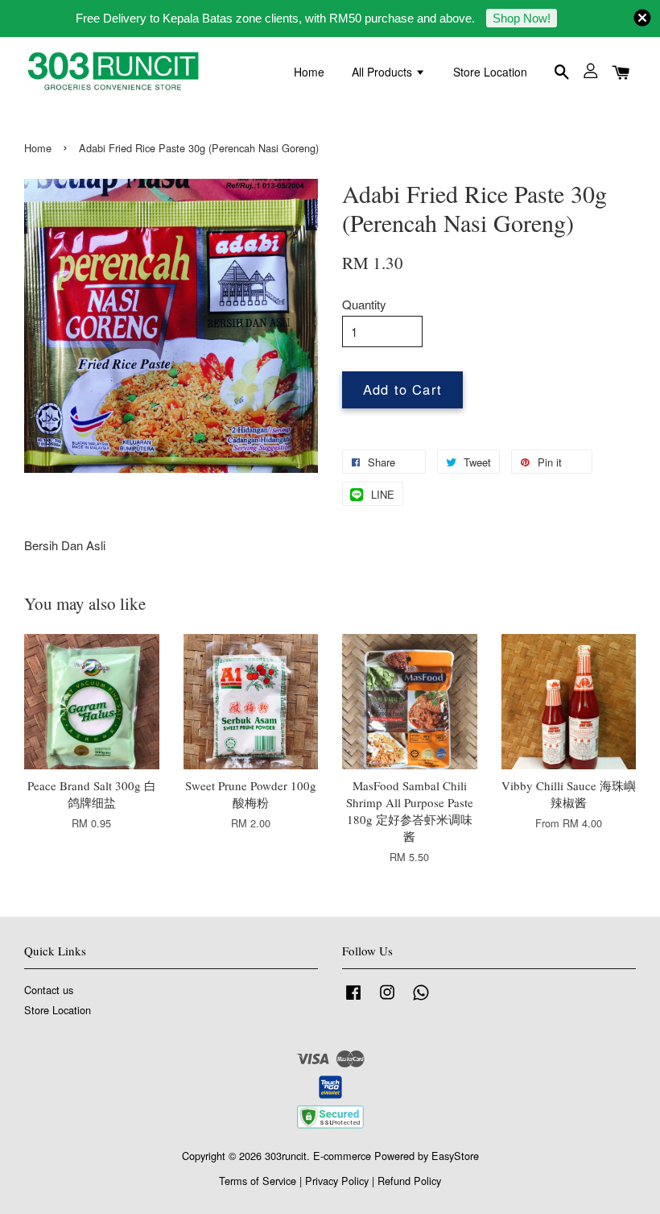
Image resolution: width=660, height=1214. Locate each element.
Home (309, 72)
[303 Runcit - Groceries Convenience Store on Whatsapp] (421, 999)
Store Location (490, 72)
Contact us (48, 989)
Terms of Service (257, 1180)
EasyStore (455, 1155)
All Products (383, 72)
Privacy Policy (337, 1180)
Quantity (364, 304)
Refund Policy (409, 1180)
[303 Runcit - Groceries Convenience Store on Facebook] (353, 999)
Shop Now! (522, 18)
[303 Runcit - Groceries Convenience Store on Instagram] (387, 999)
